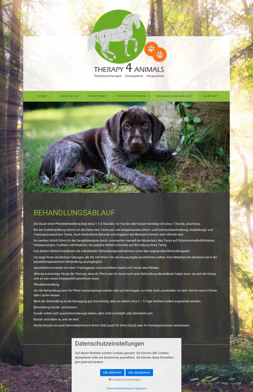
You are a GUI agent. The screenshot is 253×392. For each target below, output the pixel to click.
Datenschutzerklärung (119, 388)
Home (42, 96)
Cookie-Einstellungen (126, 379)
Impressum (140, 388)
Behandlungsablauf (174, 96)
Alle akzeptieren (139, 372)
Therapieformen (131, 96)
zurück (19, 147)
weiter (233, 147)
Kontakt (210, 96)
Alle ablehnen (112, 372)
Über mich (70, 96)
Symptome (98, 96)
